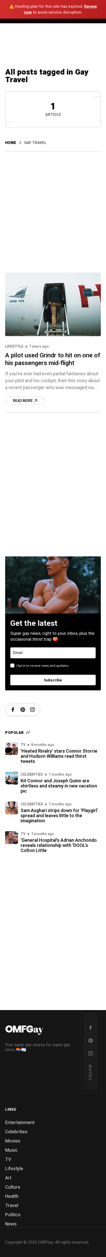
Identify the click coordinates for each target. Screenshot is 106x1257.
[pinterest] (90, 1040)
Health (12, 1196)
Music (11, 1150)
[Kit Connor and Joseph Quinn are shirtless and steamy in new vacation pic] (11, 778)
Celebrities (32, 774)
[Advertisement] (53, 207)
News (11, 1224)
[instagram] (90, 1053)
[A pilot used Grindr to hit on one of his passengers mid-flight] (53, 304)
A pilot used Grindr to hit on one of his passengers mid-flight (52, 359)
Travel (11, 1205)
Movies (12, 1141)
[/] (13, 709)
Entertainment (19, 1122)
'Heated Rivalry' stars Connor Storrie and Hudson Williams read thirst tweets (59, 756)
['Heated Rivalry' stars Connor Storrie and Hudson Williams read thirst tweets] (11, 748)
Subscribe (53, 680)
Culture (12, 1187)
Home (10, 143)
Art (8, 1178)
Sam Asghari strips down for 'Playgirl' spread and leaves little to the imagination (59, 815)
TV (23, 744)
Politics (13, 1214)
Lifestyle (14, 346)
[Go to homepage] (40, 1029)
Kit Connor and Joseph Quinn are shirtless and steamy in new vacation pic (59, 786)
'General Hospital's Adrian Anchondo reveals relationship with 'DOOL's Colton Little (59, 845)
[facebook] (90, 1028)
